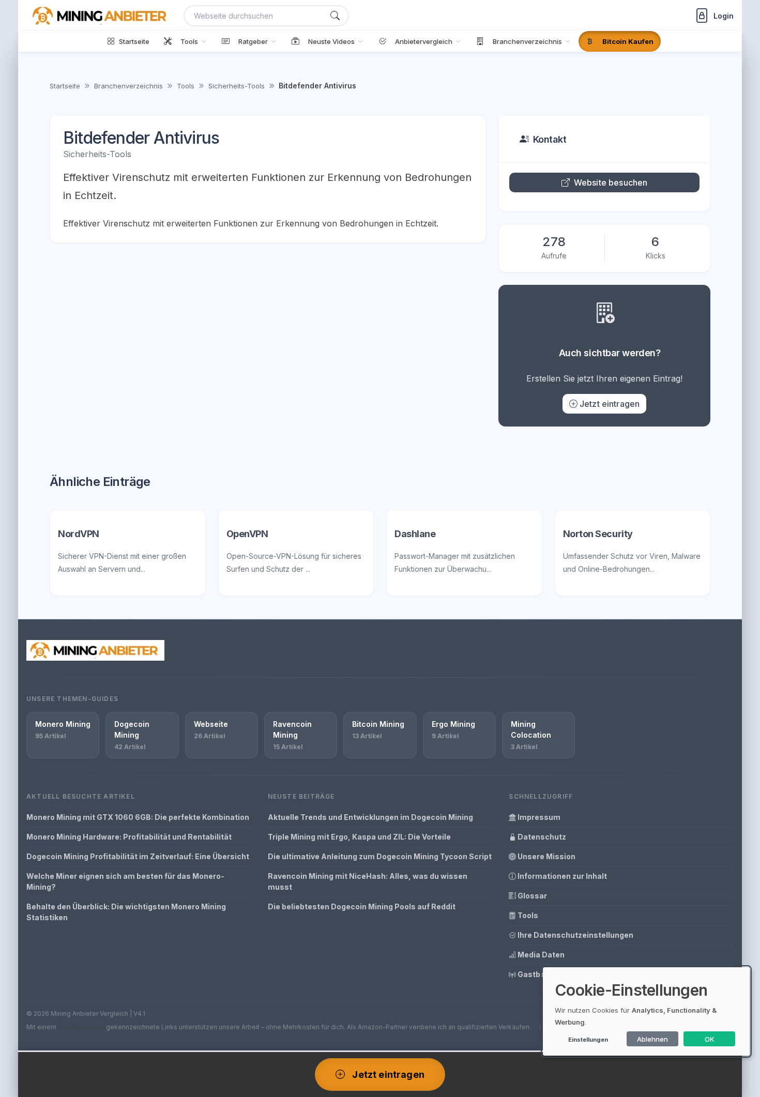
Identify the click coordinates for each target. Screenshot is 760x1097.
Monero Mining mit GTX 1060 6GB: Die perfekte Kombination (137, 817)
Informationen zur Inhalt (561, 876)
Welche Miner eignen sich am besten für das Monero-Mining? (125, 881)
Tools (185, 86)
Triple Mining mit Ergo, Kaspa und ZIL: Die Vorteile (359, 836)
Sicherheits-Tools (236, 86)
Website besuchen (611, 182)
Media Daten (540, 954)
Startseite (65, 86)
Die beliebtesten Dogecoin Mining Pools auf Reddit (361, 906)
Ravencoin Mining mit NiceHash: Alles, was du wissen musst (367, 881)
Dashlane (414, 533)
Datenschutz (541, 836)
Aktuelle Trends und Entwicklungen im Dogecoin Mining (370, 817)
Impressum (538, 817)
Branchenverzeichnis (128, 86)
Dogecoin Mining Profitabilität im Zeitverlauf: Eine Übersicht (137, 856)
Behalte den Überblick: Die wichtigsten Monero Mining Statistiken (126, 912)
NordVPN (78, 533)
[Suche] (335, 16)
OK (710, 1039)
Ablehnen (652, 1039)
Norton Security (598, 533)
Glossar (531, 895)
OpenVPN (247, 533)
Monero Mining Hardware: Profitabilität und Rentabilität (129, 836)
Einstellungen (588, 1039)
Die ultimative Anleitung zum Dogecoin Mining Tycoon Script (380, 856)
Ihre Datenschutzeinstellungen (574, 935)
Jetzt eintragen (610, 404)
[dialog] (646, 1011)
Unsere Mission (545, 856)
